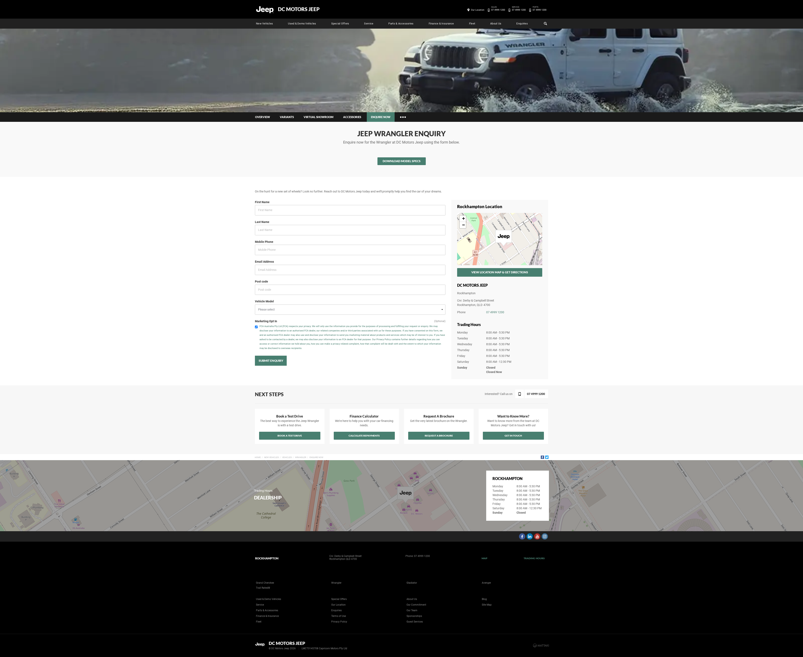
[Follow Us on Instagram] (545, 536)
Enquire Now (316, 457)
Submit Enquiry (271, 360)
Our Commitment (416, 604)
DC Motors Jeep (299, 9)
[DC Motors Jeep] (265, 9)
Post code (261, 281)
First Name (262, 202)
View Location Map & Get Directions (499, 272)
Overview (262, 117)
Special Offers (340, 23)
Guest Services (415, 621)
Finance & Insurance (441, 23)
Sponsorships (414, 616)
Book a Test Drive (289, 435)
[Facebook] (542, 457)
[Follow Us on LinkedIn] (530, 536)
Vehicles (287, 457)
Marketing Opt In (266, 321)
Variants (287, 117)
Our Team (412, 610)
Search (545, 24)
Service (368, 23)
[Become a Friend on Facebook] (522, 536)
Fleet (472, 23)
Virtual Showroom (318, 117)
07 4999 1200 (498, 9)
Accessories (352, 117)
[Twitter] (547, 457)
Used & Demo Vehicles (302, 23)
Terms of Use (338, 616)
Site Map (487, 604)
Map (484, 558)
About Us (495, 23)
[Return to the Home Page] (261, 645)
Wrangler (300, 457)
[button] (503, 238)
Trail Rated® (263, 587)
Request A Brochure (439, 435)
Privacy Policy (339, 621)
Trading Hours (534, 558)
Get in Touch (513, 435)
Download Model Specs (402, 161)
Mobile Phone (264, 241)
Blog (484, 599)
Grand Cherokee (265, 582)
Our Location (477, 10)
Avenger (486, 582)
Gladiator (412, 582)
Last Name (262, 222)
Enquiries (522, 23)
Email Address (264, 261)
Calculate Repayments (364, 435)
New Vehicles (264, 23)
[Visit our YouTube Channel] (537, 536)
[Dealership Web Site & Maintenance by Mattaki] (541, 645)
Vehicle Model (264, 301)
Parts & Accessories (400, 23)
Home (258, 457)
